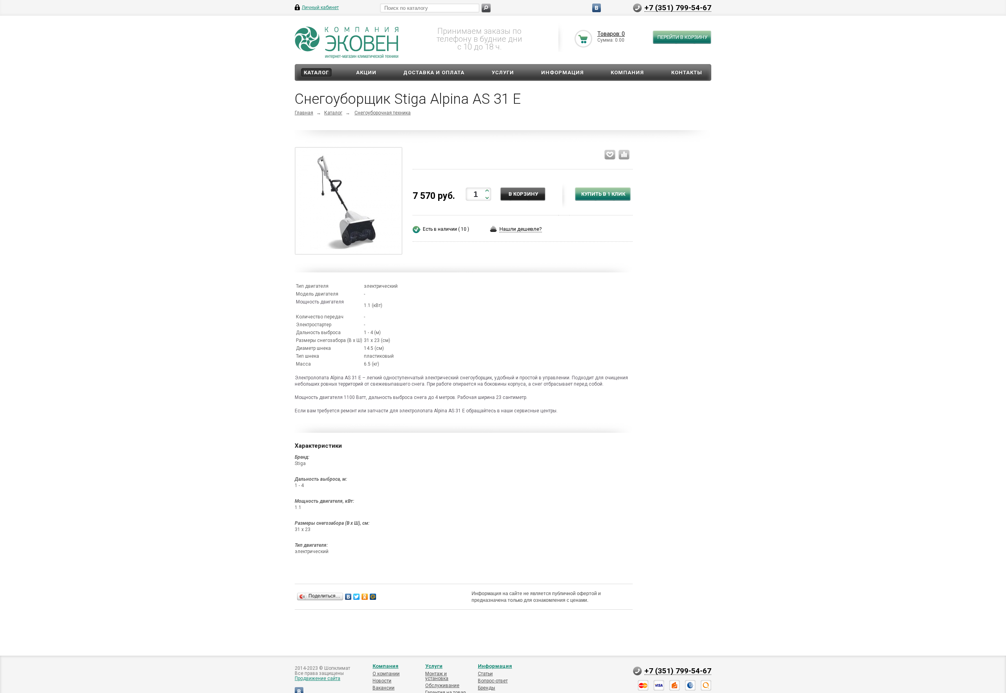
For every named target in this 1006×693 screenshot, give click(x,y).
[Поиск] (486, 8)
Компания (627, 72)
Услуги (503, 72)
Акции (366, 72)
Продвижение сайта (317, 678)
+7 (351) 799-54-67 (677, 7)
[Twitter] (356, 597)
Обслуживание (442, 685)
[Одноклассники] (365, 597)
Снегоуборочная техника (382, 113)
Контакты (686, 72)
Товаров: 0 (611, 34)
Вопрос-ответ (493, 681)
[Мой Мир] (373, 597)
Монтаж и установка (436, 676)
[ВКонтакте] (348, 597)
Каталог (316, 72)
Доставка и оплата (433, 72)
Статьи (485, 673)
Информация (562, 72)
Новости (382, 681)
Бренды (486, 688)
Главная (304, 113)
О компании (386, 673)
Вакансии (384, 688)
